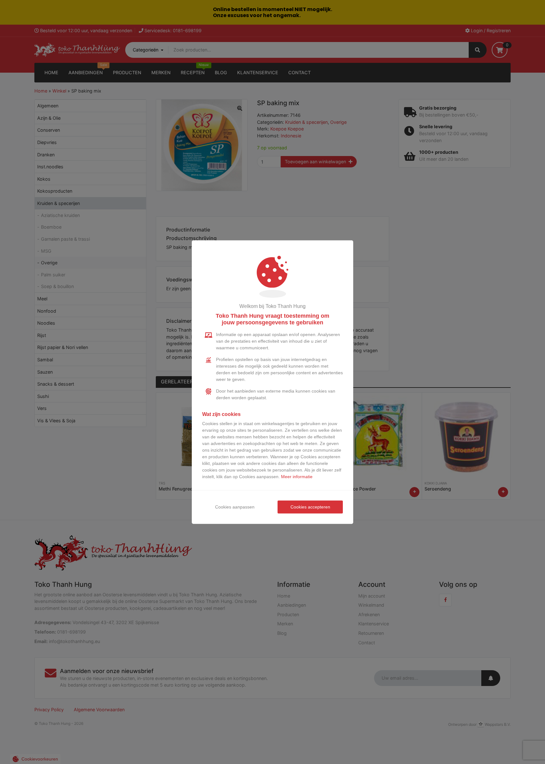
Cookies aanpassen (235, 506)
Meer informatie (297, 476)
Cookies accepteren (310, 506)
